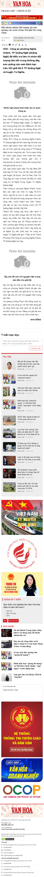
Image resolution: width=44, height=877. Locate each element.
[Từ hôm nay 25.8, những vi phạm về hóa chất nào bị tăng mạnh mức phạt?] (9, 447)
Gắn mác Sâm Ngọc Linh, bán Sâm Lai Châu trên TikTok (29, 389)
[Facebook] (10, 44)
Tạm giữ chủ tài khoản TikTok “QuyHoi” (27, 676)
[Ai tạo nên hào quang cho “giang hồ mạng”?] (9, 379)
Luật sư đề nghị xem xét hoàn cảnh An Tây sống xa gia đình (29, 458)
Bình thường (11, 613)
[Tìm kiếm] (39, 3)
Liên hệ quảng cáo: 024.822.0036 (13, 855)
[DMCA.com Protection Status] (7, 839)
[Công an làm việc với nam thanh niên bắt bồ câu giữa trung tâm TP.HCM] (9, 487)
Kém (8, 616)
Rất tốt (9, 611)
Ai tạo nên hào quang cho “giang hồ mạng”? (27, 376)
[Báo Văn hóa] (22, 4)
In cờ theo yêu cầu (9, 686)
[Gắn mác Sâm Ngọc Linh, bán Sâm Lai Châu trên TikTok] (9, 391)
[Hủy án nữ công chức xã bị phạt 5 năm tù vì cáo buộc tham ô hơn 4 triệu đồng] (6, 644)
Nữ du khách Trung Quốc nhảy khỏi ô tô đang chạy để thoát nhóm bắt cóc (28, 472)
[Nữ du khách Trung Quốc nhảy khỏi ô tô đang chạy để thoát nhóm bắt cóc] (9, 473)
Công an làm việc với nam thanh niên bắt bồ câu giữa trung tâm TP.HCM (28, 486)
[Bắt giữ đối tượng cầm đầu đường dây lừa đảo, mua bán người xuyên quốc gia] (9, 365)
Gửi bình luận (36, 348)
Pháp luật (21, 369)
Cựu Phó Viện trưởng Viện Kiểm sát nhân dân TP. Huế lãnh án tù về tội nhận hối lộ (28, 432)
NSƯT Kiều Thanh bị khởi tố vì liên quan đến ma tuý (29, 418)
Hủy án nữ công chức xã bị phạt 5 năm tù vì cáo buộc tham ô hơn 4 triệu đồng (28, 644)
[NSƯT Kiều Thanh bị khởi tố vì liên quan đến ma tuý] (9, 420)
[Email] (13, 44)
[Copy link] (16, 44)
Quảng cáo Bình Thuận (10, 690)
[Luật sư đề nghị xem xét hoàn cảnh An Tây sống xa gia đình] (9, 461)
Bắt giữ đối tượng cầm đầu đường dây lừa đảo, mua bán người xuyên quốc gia (29, 364)
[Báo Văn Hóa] (22, 810)
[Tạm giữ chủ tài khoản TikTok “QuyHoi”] (6, 677)
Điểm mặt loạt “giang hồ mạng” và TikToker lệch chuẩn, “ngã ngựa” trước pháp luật (29, 404)
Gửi (5, 621)
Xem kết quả (13, 621)
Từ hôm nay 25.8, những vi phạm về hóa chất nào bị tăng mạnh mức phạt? (29, 446)
